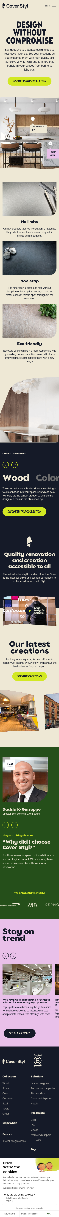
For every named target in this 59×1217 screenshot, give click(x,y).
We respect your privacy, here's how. (18, 1188)
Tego (34, 1149)
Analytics (9, 1201)
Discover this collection (24, 511)
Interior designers (40, 1083)
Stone (6, 1088)
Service (7, 1134)
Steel (5, 1103)
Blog (33, 1119)
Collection (9, 1077)
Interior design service (14, 1140)
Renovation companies (43, 1088)
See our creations (29, 676)
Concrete (7, 1098)
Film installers (38, 1093)
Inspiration (10, 1123)
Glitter (6, 1113)
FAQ (33, 1124)
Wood (6, 1083)
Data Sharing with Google (17, 1198)
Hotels (34, 1103)
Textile (6, 1108)
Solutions (37, 1077)
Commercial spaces (41, 1098)
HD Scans (36, 1140)
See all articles (19, 1033)
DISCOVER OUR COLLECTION (29, 81)
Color (5, 1093)
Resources (38, 1113)
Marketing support (41, 1134)
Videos (34, 1129)
